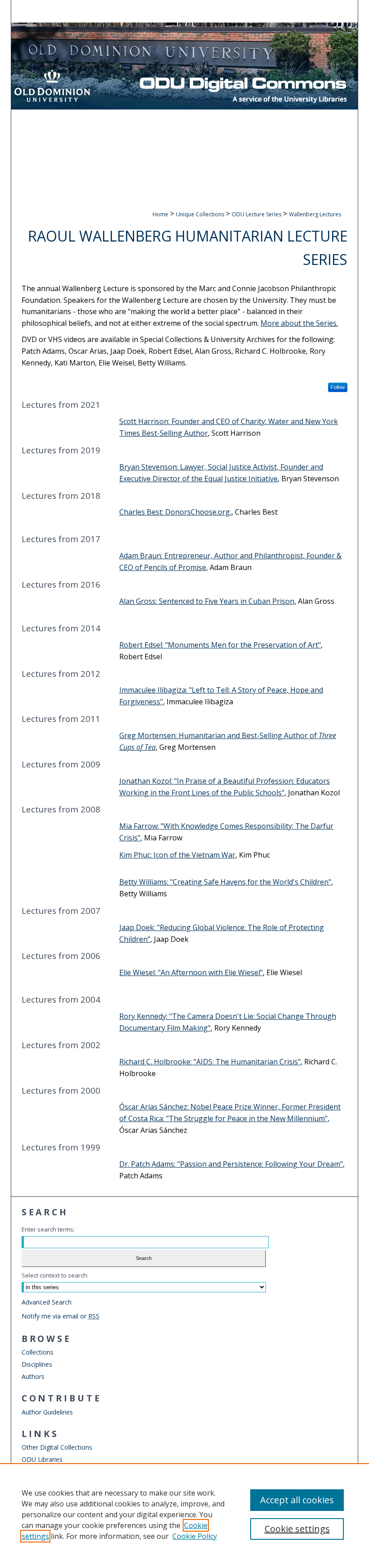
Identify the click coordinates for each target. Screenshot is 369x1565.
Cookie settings (297, 1529)
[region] (184, 1514)
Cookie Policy (194, 1536)
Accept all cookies (297, 1500)
